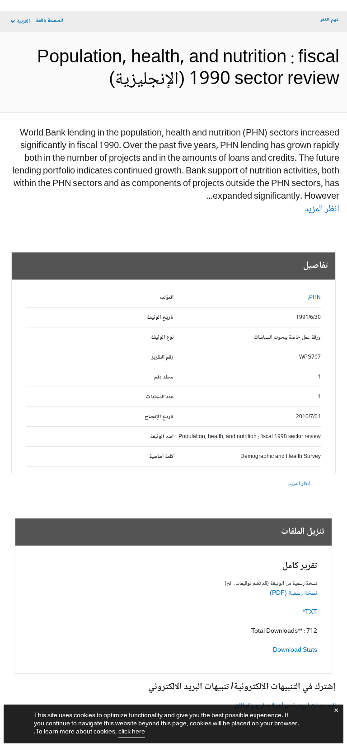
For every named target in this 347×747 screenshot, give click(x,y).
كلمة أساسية (161, 457)
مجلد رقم (164, 377)
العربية (23, 21)
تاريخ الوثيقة (160, 318)
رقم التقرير (162, 357)
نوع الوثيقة (162, 337)
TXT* (310, 612)
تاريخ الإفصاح (159, 417)
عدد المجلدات (160, 397)
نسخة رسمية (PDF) (293, 593)
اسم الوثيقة (162, 437)
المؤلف (167, 298)
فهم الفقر (329, 20)
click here (131, 732)
